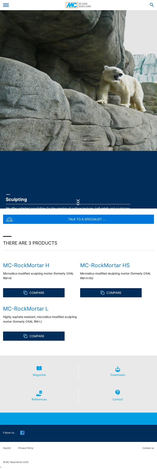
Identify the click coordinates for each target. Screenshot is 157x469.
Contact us (148, 448)
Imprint (7, 448)
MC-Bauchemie (78, 5)
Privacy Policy (25, 448)
